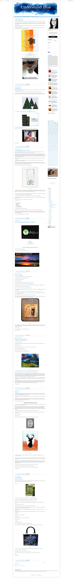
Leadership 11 (56, 148)
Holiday (56, 128)
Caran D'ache (56, 151)
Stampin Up (50, 122)
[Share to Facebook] (28, 84)
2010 (49, 221)
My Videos (21, 16)
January (50, 218)
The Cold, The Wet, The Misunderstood (53, 95)
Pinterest (56, 160)
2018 (49, 195)
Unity (52, 131)
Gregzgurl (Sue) (26, 91)
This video (16, 250)
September (50, 211)
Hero (53, 148)
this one (27, 151)
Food (48, 157)
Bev (33, 396)
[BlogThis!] (26, 84)
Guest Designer (56, 157)
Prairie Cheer (52, 74)
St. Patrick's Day (50, 142)
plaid (53, 165)
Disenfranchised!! (18, 477)
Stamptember (54, 142)
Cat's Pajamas (52, 137)
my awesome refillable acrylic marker (23, 191)
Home (15, 16)
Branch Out (49, 151)
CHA (55, 140)
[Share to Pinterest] (28, 84)
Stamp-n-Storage (55, 162)
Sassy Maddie (55, 149)
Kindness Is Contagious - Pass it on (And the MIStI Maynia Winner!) (54, 70)
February (50, 217)
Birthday (55, 135)
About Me (18, 16)
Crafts (51, 139)
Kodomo (53, 158)
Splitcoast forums (32, 89)
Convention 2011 (49, 144)
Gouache (50, 157)
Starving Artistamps (54, 127)
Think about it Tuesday (53, 164)
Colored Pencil (49, 139)
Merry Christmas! (53, 104)
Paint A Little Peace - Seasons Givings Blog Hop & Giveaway (54, 100)
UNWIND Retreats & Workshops (26, 16)
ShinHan (50, 131)
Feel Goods (25, 127)
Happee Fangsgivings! (19, 19)
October (50, 210)
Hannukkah (54, 139)
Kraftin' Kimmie (56, 158)
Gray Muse (53, 157)
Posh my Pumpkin (54, 153)
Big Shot (56, 146)
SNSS (50, 149)
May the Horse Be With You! (54, 108)
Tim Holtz (56, 164)
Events (48, 127)
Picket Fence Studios (52, 128)
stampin (55, 165)
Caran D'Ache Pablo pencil (25, 551)
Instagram (37, 16)
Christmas (52, 126)
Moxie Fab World (30, 289)
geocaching (57, 150)
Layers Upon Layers (53, 78)
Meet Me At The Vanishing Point (21, 339)
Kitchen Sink (51, 158)
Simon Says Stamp (53, 130)
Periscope (54, 160)
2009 (49, 222)
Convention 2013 (53, 144)
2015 (49, 198)
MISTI (48, 128)
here (18, 415)
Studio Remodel (53, 150)
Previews (57, 153)
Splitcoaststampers (56, 124)
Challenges (49, 124)
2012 (49, 219)
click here (32, 296)
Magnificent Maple (31, 53)
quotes (56, 155)
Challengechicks (51, 133)
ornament (51, 165)
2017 (49, 196)
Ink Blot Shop (52, 141)
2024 (49, 190)
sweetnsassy (50, 140)
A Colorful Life (53, 140)
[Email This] (26, 218)
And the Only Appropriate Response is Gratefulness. (25, 222)
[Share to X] (27, 84)
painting (54, 155)
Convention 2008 (53, 132)
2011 (49, 220)
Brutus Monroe (52, 151)
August (50, 212)
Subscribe (53, 36)
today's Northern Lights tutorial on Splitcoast (25, 370)
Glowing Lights (18, 88)
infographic (52, 155)
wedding (57, 165)
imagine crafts (49, 155)
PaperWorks (51, 153)
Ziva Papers (40, 548)
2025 (49, 189)
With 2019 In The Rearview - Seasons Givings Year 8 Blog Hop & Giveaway (54, 87)
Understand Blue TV (50, 146)
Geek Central (51, 148)
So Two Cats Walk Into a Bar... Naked (22, 150)
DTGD (54, 131)
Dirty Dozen (57, 144)
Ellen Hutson (56, 137)
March (49, 216)
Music (57, 135)
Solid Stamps (49, 162)
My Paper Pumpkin (55, 141)
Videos (49, 134)
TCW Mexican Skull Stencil (20, 548)
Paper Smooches (51, 160)
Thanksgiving (53, 134)
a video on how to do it (20, 128)
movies (49, 165)
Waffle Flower (49, 137)
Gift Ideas (57, 132)
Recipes (56, 126)
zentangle (54, 146)
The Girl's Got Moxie (19, 275)
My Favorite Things (33, 16)
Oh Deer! (16, 392)
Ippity (48, 158)
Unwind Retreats (56, 133)
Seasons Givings (49, 150)
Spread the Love (52, 162)
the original (23, 199)
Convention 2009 (49, 135)
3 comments (23, 146)
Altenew (52, 135)
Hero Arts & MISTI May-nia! (54, 82)
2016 (49, 197)
